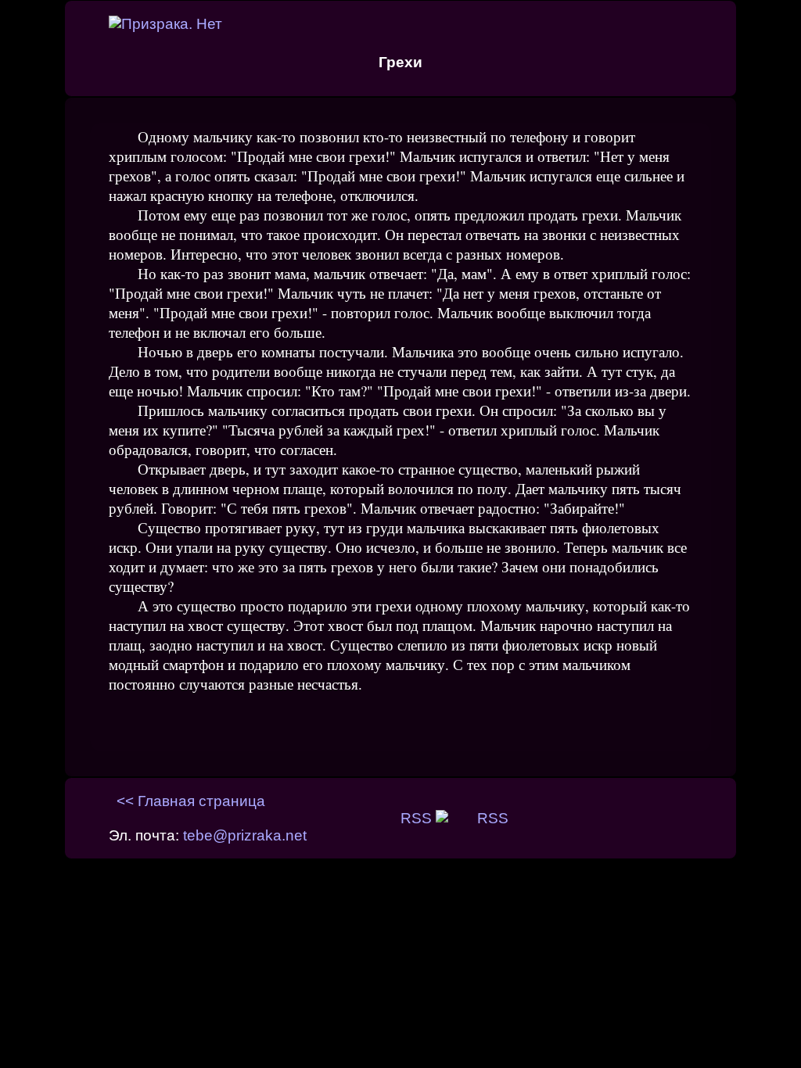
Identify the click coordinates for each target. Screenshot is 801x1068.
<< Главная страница (191, 801)
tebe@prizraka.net (245, 835)
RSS (418, 818)
